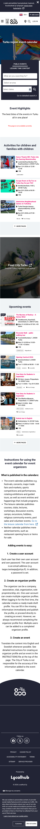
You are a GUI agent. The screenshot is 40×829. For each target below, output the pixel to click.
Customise (18, 823)
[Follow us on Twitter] (20, 740)
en (25, 14)
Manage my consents (12, 791)
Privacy (13, 752)
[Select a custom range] (30, 89)
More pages (21, 226)
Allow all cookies (31, 823)
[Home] (11, 21)
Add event (35, 15)
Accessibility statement (16, 757)
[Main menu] (2, 21)
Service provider (25, 762)
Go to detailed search (26, 96)
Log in (35, 21)
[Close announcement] (38, 2)
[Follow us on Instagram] (26, 740)
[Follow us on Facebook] (13, 740)
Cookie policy (25, 752)
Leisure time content (20, 68)
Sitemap (12, 762)
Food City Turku (18, 265)
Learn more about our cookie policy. (16, 816)
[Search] (29, 21)
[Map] (25, 21)
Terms (32, 757)
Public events (20, 64)
